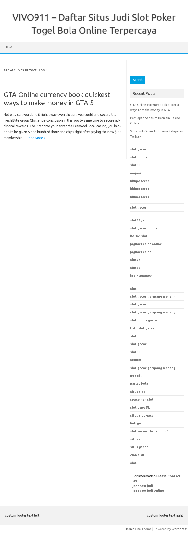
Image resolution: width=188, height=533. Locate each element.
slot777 (136, 259)
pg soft (136, 375)
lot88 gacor (140, 220)
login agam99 (140, 275)
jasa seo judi (143, 486)
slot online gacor (143, 320)
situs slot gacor (142, 415)
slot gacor (138, 149)
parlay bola (139, 383)
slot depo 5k (140, 407)
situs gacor (139, 447)
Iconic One (133, 529)
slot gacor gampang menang (153, 296)
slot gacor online (143, 228)
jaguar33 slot (140, 252)
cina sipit (137, 455)
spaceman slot (141, 399)
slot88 (135, 165)
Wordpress (180, 529)
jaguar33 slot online (146, 244)
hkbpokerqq (140, 181)
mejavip (136, 173)
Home (9, 47)
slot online (138, 157)
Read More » (36, 138)
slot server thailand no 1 (149, 431)
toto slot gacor (142, 328)
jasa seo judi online (148, 490)
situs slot (137, 391)
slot (133, 288)
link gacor (138, 423)
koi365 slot (139, 236)
